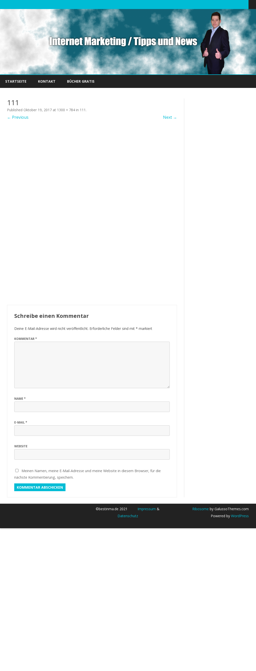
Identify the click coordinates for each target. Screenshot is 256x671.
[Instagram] (240, 4)
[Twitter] (218, 4)
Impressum (147, 508)
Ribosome (200, 508)
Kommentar (25, 339)
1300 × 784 (66, 109)
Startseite (15, 81)
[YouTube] (234, 4)
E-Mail (20, 422)
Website (21, 446)
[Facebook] (224, 4)
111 (83, 109)
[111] (92, 212)
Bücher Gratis (80, 81)
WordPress (239, 515)
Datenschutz (128, 515)
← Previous (17, 117)
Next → (170, 117)
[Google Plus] (229, 4)
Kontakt (47, 81)
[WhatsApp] (245, 4)
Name (20, 398)
